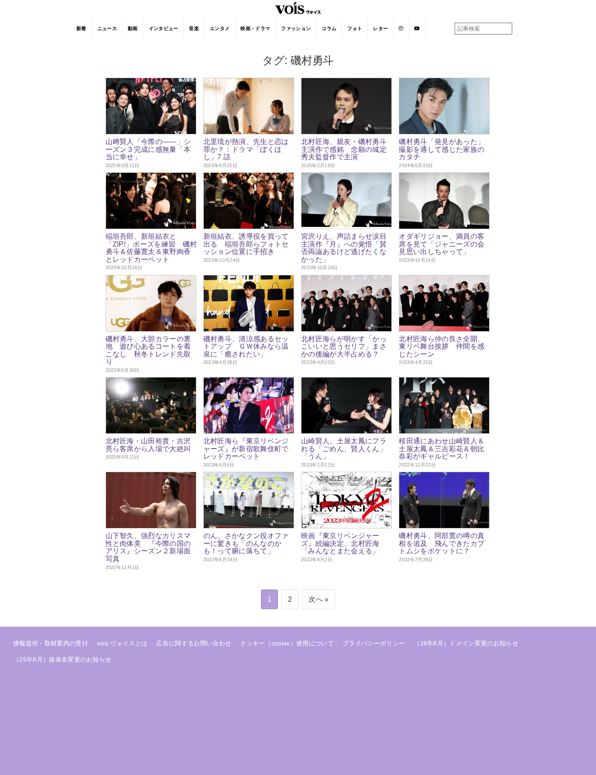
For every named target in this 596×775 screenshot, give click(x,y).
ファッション (296, 28)
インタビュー (163, 28)
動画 (133, 28)
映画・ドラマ (255, 28)
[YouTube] (417, 28)
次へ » (318, 599)
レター (380, 28)
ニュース (107, 28)
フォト (354, 28)
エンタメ (219, 28)
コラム (329, 28)
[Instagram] (401, 28)
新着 (81, 28)
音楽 (194, 28)
